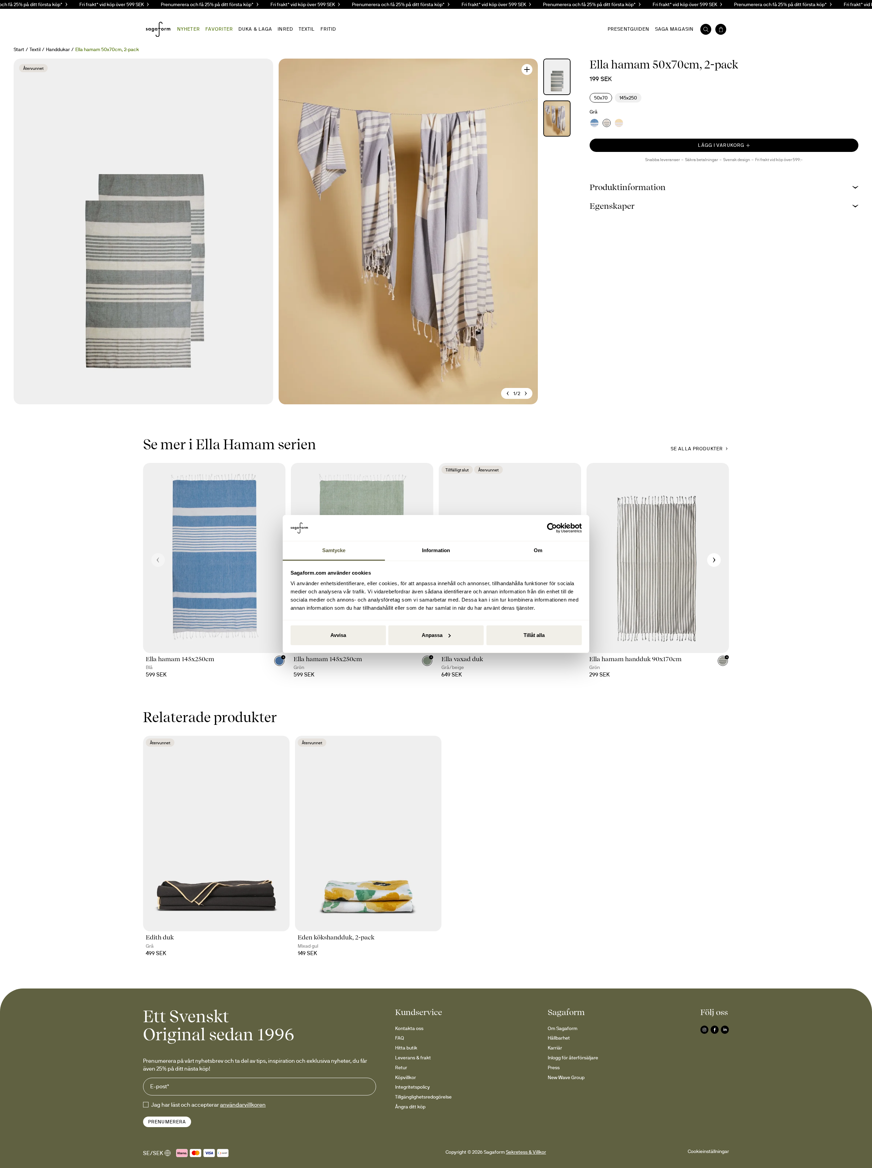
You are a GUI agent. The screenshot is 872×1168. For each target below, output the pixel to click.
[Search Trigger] (705, 29)
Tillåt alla (534, 635)
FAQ (399, 1038)
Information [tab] (436, 550)
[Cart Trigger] (720, 29)
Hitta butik (406, 1047)
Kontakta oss (409, 1028)
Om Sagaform (562, 1028)
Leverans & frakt (413, 1057)
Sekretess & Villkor (526, 1152)
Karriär (555, 1047)
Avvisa (338, 635)
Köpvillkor (405, 1077)
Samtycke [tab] (334, 550)
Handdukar (58, 49)
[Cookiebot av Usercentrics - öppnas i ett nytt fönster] (552, 528)
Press (554, 1067)
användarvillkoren (243, 1105)
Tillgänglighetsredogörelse (423, 1097)
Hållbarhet (559, 1038)
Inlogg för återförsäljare (573, 1057)
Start (19, 49)
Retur (401, 1067)
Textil (35, 49)
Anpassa (432, 635)
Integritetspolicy (412, 1087)
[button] (724, 187)
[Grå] (606, 123)
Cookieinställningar (708, 1151)
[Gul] (619, 123)
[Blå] (594, 123)
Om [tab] (538, 550)
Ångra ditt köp (410, 1106)
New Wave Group (566, 1077)
